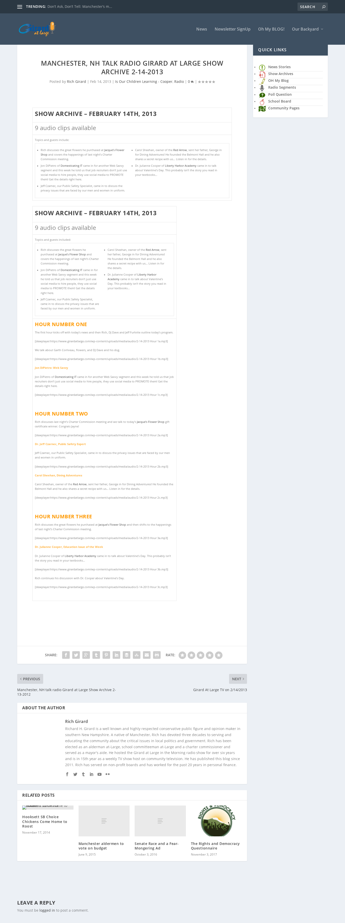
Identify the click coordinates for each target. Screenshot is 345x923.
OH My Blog (278, 80)
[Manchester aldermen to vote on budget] (104, 821)
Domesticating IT (71, 165)
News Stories (279, 66)
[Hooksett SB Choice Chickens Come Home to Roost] (47, 808)
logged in (47, 910)
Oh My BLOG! (271, 29)
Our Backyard (305, 29)
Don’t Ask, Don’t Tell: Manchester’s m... (79, 6)
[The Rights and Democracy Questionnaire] (216, 821)
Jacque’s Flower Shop (72, 254)
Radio (179, 81)
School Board (279, 101)
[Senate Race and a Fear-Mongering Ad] (160, 821)
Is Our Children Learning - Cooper (144, 81)
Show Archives (280, 73)
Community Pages (284, 108)
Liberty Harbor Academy (180, 165)
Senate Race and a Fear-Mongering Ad (157, 846)
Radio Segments (282, 87)
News (201, 29)
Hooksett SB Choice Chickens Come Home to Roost (44, 821)
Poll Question (280, 94)
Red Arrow (180, 150)
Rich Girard (76, 81)
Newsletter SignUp (233, 29)
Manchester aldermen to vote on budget (101, 846)
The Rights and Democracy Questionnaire (215, 846)
